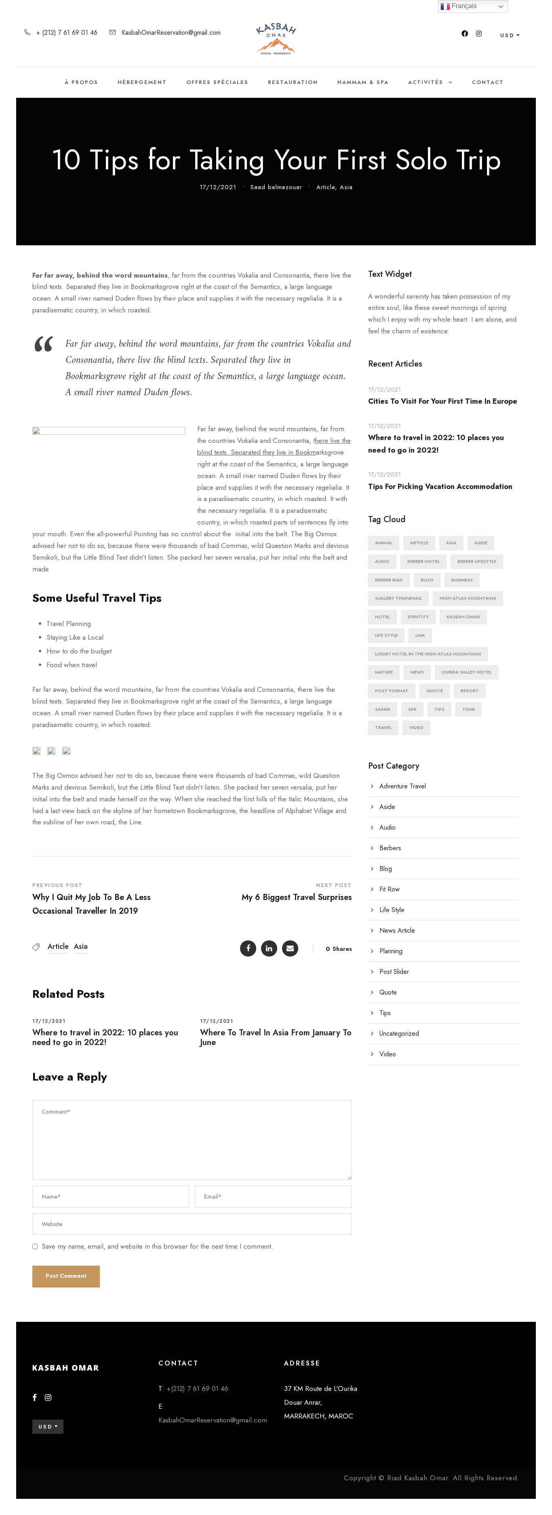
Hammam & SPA (363, 82)
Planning (390, 951)
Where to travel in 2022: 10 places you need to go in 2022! (105, 1037)
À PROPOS (81, 82)
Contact (488, 82)
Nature (384, 672)
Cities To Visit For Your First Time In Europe (442, 401)
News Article (397, 930)
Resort (470, 690)
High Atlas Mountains (468, 598)
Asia (346, 187)
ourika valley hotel (466, 672)
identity (418, 616)
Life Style (386, 635)
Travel (383, 727)
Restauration (293, 82)
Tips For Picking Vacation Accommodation (440, 486)
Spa (412, 709)
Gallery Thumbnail (398, 598)
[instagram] (479, 33)
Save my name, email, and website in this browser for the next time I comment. (157, 1246)
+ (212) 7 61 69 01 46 (66, 32)
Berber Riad (389, 580)
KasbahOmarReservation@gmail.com (171, 32)
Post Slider (394, 971)
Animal (383, 542)
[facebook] (464, 33)
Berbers (390, 848)
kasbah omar (463, 616)
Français (463, 5)
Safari (382, 709)
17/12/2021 (218, 187)
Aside (480, 542)
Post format (392, 690)
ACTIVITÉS (425, 82)
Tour (468, 709)
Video (416, 727)
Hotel (382, 616)
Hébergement (142, 82)
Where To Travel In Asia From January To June (276, 1037)
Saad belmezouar (276, 187)
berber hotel (423, 561)
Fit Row (389, 889)
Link (420, 635)
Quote (434, 690)
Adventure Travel (402, 786)
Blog (427, 580)
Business (462, 580)
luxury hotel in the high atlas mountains (428, 654)
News (417, 672)
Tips (439, 709)
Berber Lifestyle (476, 561)
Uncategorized (399, 1033)
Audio (382, 561)
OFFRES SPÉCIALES (217, 82)
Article (325, 187)
